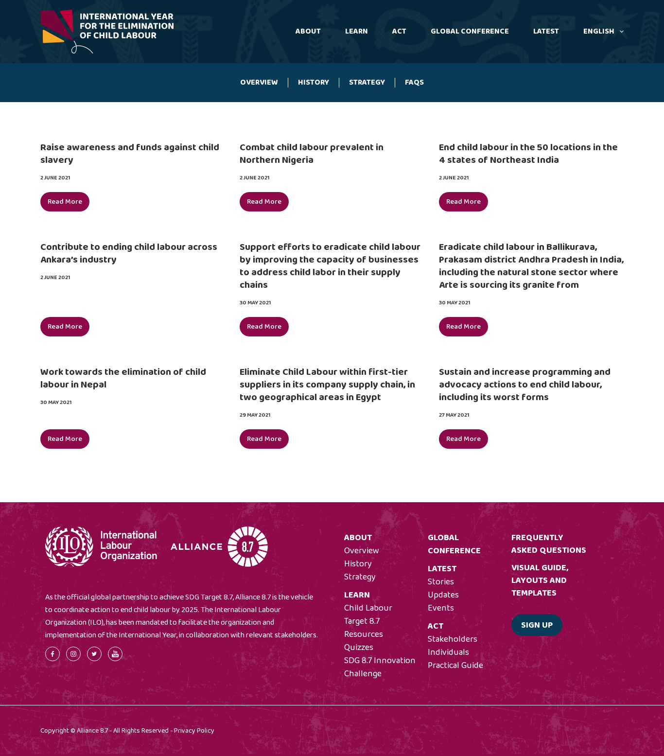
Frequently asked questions (548, 544)
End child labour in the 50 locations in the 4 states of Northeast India (528, 154)
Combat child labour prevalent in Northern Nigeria (312, 154)
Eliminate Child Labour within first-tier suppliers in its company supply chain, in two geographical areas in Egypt (327, 384)
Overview (259, 82)
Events (441, 608)
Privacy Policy (194, 730)
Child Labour (368, 608)
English (598, 31)
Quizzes (358, 647)
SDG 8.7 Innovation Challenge (380, 667)
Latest (546, 31)
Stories (441, 582)
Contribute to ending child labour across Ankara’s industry (128, 253)
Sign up (537, 625)
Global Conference (470, 31)
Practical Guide (455, 665)
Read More (68, 203)
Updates (443, 595)
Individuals (448, 652)
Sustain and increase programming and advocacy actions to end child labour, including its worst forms (525, 384)
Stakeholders (452, 639)
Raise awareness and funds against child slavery (129, 154)
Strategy (367, 82)
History (313, 82)
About (308, 31)
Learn (356, 31)
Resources (363, 634)
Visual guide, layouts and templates (539, 580)
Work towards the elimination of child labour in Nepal (123, 378)
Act (399, 31)
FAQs (414, 82)
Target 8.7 (362, 621)
